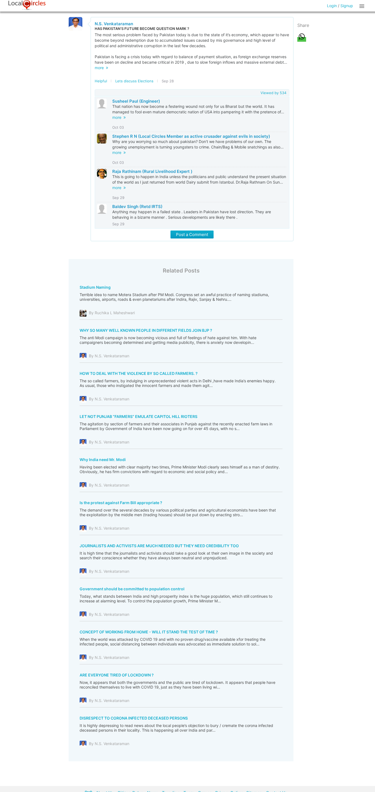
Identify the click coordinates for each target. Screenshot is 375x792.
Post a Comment (192, 234)
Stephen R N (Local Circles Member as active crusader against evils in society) (191, 136)
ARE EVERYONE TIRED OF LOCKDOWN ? (117, 675)
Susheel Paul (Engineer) (136, 101)
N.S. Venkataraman (114, 23)
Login (332, 5)
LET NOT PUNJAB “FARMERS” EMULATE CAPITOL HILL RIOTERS (138, 416)
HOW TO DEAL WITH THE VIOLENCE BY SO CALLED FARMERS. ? (139, 373)
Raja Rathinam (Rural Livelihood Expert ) (152, 171)
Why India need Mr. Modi (103, 459)
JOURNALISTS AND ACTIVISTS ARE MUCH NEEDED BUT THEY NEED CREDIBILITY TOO (159, 545)
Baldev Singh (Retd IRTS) (137, 206)
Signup (346, 5)
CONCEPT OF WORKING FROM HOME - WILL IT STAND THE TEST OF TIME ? (149, 632)
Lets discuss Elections (134, 81)
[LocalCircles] (27, 5)
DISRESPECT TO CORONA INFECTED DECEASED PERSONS (134, 718)
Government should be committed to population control (132, 588)
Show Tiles (362, 5)
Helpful (101, 81)
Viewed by (273, 93)
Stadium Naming (95, 287)
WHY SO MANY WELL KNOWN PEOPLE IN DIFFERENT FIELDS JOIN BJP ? (146, 330)
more (100, 67)
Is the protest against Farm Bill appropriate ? (121, 502)
